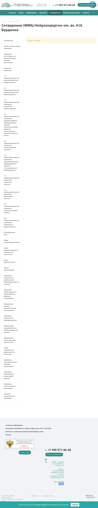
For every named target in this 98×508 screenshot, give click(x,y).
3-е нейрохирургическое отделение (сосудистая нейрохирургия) (11, 104)
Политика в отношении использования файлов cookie (24, 431)
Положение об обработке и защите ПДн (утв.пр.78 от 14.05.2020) (28, 428)
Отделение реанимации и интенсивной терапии (9, 375)
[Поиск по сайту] (45, 5)
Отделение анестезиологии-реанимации (10, 386)
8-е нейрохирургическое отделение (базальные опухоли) (11, 194)
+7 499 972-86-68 (65, 5)
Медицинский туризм (71, 13)
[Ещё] (93, 12)
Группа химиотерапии (9, 269)
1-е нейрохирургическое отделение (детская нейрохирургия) (11, 79)
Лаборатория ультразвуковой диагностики (9, 340)
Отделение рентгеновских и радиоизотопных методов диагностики (10, 58)
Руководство (8, 41)
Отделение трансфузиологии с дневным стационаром (11, 363)
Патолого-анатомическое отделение (9, 396)
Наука (21, 13)
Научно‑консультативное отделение (12, 47)
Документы (34, 496)
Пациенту (43, 13)
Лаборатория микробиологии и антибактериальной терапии (11, 329)
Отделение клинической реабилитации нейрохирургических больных (11, 280)
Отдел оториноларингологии (12, 241)
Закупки (8, 435)
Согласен (75, 505)
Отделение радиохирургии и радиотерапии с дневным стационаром (10, 294)
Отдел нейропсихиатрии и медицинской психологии (11, 251)
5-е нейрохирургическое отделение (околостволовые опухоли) (11, 145)
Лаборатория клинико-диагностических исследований (10, 307)
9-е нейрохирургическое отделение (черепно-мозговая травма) (11, 208)
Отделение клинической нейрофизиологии (10, 318)
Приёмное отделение (7, 69)
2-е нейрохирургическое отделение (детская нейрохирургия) (11, 91)
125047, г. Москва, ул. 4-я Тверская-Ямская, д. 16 (58, 463)
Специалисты (55, 13)
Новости (86, 13)
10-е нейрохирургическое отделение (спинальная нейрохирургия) (11, 222)
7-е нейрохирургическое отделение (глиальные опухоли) (11, 180)
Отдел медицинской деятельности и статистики (9, 351)
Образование (31, 13)
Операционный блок (9, 233)
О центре (12, 13)
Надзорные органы (48, 496)
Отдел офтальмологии (9, 261)
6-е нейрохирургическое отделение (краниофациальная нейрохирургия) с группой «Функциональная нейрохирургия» (11, 162)
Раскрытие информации (14, 425)
